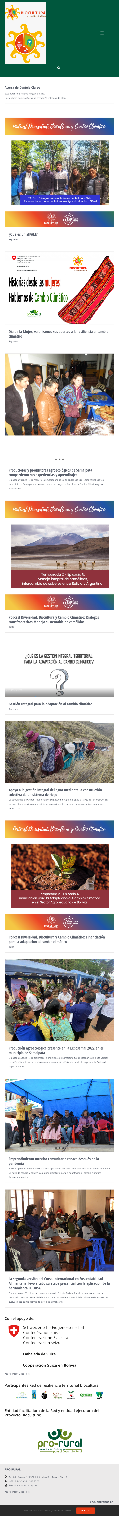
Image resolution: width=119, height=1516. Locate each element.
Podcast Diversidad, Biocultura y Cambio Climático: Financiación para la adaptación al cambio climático (57, 939)
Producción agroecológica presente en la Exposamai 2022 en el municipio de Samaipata (56, 1050)
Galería (60, 555)
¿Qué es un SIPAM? (60, 172)
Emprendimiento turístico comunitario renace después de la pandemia (54, 1161)
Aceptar (85, 1510)
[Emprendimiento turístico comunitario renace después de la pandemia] (59, 1115)
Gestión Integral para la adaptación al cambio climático (60, 668)
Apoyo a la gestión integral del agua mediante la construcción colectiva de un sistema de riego (55, 792)
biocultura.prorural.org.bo (23, 1485)
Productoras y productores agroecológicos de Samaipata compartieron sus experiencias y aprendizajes (50, 472)
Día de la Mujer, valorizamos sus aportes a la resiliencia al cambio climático (60, 288)
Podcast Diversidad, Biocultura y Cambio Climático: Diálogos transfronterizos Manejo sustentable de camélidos (54, 619)
